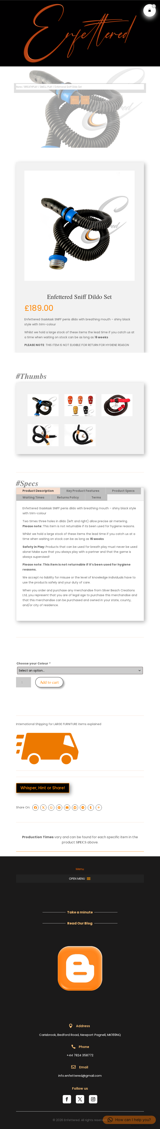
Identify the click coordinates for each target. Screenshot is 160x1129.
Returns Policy (68, 497)
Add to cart (49, 682)
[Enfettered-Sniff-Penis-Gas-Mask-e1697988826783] (43, 415)
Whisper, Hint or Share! (42, 788)
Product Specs (123, 491)
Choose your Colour (33, 663)
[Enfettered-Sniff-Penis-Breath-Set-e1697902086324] (117, 415)
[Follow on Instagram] (93, 1099)
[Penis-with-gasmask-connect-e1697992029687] (43, 445)
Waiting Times (33, 497)
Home (19, 87)
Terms (96, 497)
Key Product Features (82, 491)
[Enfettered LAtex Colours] (80, 415)
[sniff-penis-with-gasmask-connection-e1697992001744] (80, 445)
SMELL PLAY (46, 87)
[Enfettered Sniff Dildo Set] (79, 226)
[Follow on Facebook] (67, 1099)
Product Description (38, 491)
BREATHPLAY (31, 87)
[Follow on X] (80, 1099)
